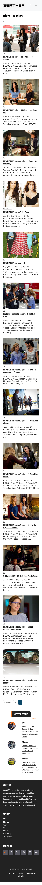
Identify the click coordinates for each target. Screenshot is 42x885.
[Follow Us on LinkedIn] (30, 852)
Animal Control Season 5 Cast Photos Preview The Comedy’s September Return (30, 731)
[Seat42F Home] (5, 852)
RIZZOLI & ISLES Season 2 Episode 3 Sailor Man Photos (20, 682)
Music (5, 831)
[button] (30, 5)
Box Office (7, 834)
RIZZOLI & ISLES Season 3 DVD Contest (17, 212)
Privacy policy (31, 874)
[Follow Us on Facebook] (11, 852)
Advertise (21, 876)
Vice (5, 828)
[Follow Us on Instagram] (23, 852)
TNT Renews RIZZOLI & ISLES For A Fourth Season (21, 576)
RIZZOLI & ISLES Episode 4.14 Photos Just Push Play (20, 111)
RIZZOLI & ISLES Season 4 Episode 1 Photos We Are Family (20, 162)
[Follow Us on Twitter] (17, 852)
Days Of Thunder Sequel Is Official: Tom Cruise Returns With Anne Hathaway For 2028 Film (30, 767)
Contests (7, 209)
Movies (6, 822)
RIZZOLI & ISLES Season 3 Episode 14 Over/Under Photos (20, 422)
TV (4, 53)
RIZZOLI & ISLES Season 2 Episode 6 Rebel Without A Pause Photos (18, 628)
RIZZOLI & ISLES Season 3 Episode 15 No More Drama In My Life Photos (19, 371)
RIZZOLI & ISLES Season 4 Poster (14, 263)
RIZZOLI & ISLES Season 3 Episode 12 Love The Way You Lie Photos (19, 526)
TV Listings (7, 837)
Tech (5, 825)
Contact (20, 874)
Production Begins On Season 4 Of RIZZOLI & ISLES (19, 315)
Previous (7, 702)
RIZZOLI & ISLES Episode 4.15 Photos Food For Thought (19, 58)
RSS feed (12, 874)
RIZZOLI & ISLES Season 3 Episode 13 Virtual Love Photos (21, 475)
